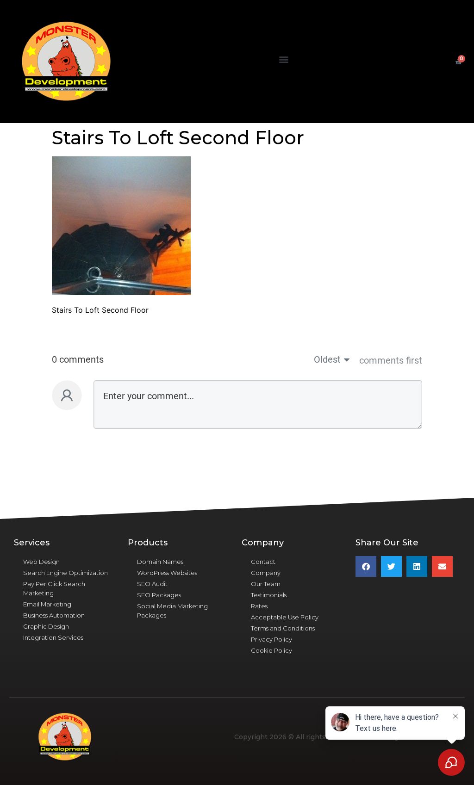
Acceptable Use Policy (284, 617)
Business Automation (54, 615)
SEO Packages (159, 595)
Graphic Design (46, 626)
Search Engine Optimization (65, 572)
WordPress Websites (167, 572)
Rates (259, 606)
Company (266, 572)
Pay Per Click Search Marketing (54, 588)
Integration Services (53, 637)
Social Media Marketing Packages (172, 610)
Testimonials (269, 595)
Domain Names (160, 561)
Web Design (41, 561)
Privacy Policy (271, 639)
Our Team (266, 583)
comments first (390, 360)
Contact (263, 561)
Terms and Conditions (283, 628)
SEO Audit (152, 583)
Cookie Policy (271, 650)
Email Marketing (47, 604)
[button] (283, 59)
